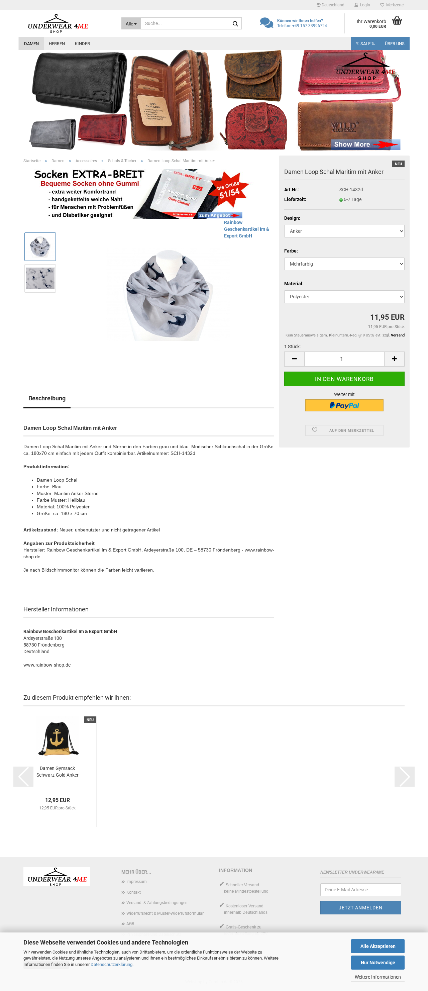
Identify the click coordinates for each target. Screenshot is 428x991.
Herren (57, 43)
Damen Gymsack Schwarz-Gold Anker (57, 772)
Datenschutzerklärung (111, 964)
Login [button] (364, 5)
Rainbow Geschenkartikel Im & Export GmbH (246, 229)
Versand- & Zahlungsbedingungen (157, 902)
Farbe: (291, 251)
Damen (31, 43)
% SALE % (365, 43)
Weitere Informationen (378, 977)
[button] (330, 5)
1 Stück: (292, 346)
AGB (130, 923)
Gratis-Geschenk (241, 927)
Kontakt (133, 892)
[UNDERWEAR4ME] (67, 23)
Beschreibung (47, 398)
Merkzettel (394, 5)
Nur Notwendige (378, 962)
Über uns (395, 43)
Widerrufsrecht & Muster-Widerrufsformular (165, 913)
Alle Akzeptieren (378, 946)
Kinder (82, 43)
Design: (292, 218)
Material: (294, 283)
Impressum (136, 881)
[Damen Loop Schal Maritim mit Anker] (168, 294)
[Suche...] (235, 24)
